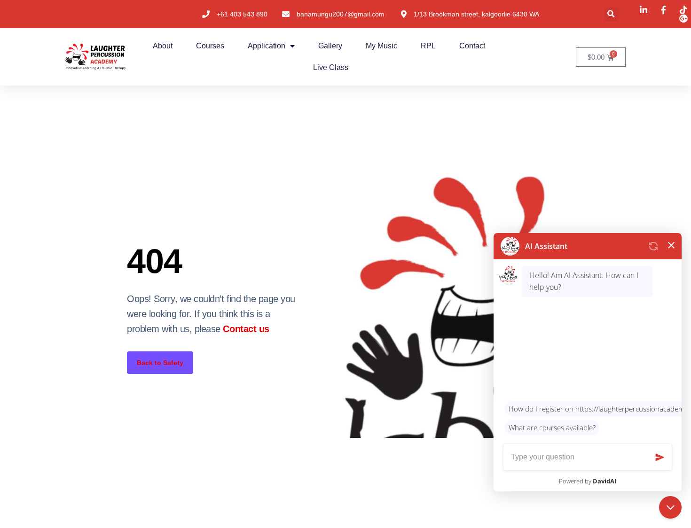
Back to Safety (160, 362)
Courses (210, 46)
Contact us (246, 329)
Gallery (330, 46)
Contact (472, 46)
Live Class (330, 67)
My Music (381, 46)
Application (266, 46)
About (163, 46)
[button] (611, 14)
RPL (428, 46)
